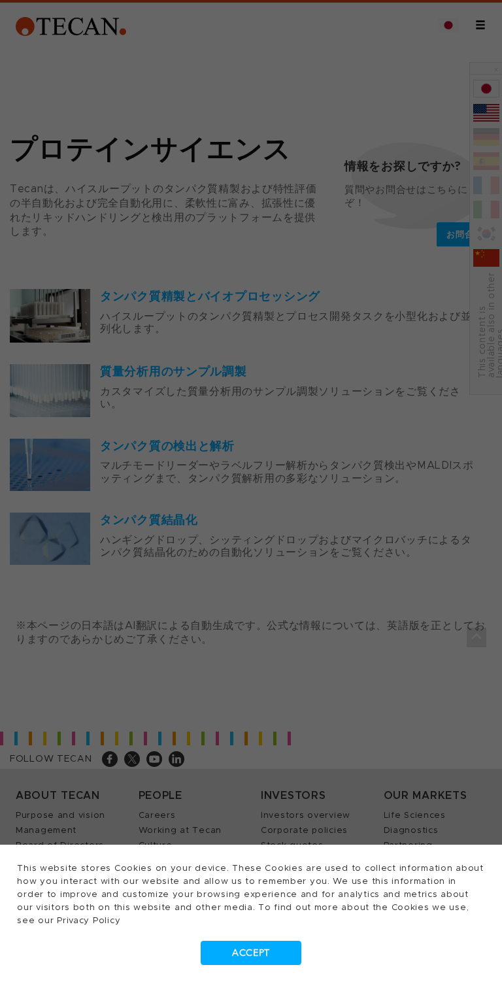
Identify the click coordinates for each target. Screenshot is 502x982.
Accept (251, 952)
